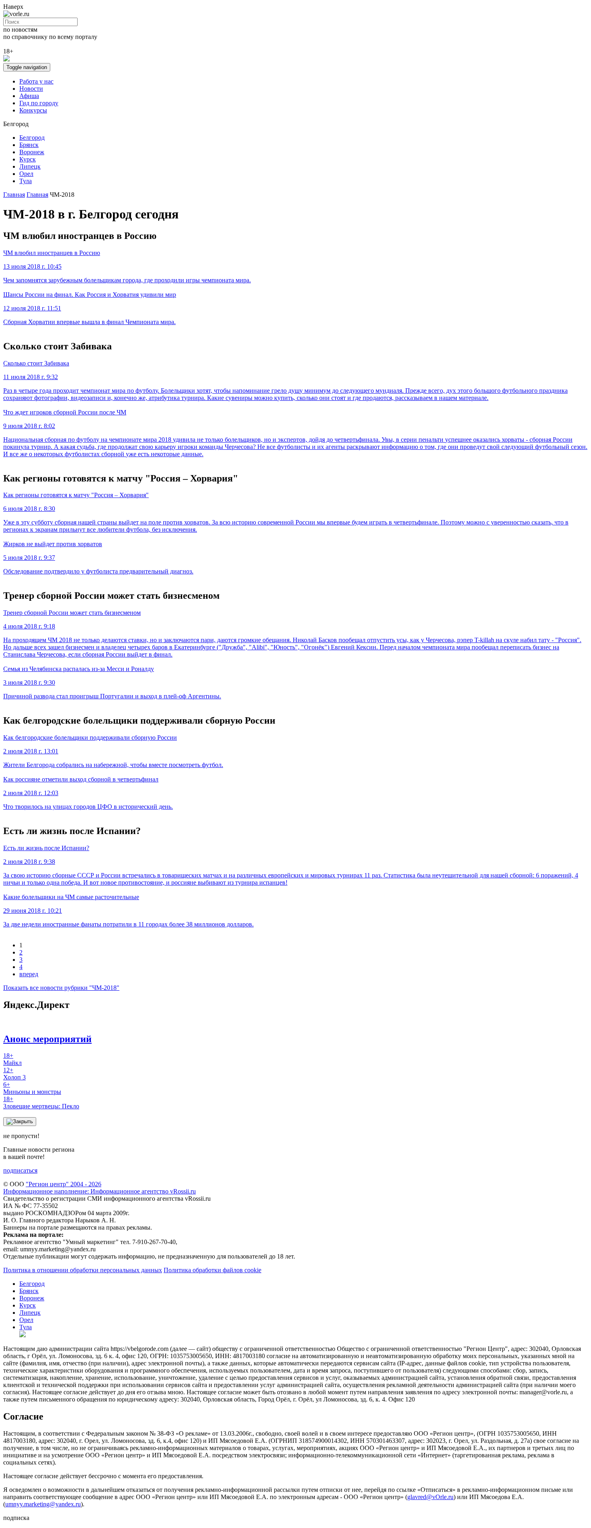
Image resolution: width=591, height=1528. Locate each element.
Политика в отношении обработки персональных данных (82, 1270)
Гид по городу (38, 103)
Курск (27, 159)
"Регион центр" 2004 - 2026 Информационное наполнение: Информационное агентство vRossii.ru (99, 1188)
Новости (31, 88)
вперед (28, 974)
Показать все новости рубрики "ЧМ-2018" (61, 987)
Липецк (30, 166)
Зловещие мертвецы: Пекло (41, 1103)
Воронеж (31, 152)
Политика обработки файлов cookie (212, 1270)
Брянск (29, 144)
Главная (14, 194)
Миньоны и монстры (32, 1088)
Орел (26, 173)
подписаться (20, 1170)
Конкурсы (33, 110)
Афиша (29, 95)
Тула (25, 180)
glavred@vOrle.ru (430, 1496)
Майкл (12, 1059)
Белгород (32, 137)
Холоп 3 (14, 1074)
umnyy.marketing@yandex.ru (43, 1504)
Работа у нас (36, 81)
